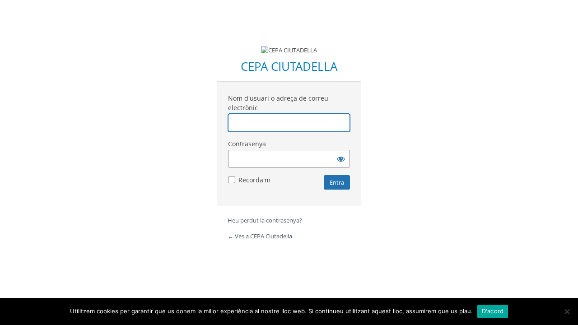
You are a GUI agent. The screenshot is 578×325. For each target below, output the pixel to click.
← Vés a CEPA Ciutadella (260, 236)
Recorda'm (254, 180)
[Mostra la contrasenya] (341, 159)
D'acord (493, 311)
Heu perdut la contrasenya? (265, 220)
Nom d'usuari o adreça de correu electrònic (278, 103)
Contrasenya (247, 143)
